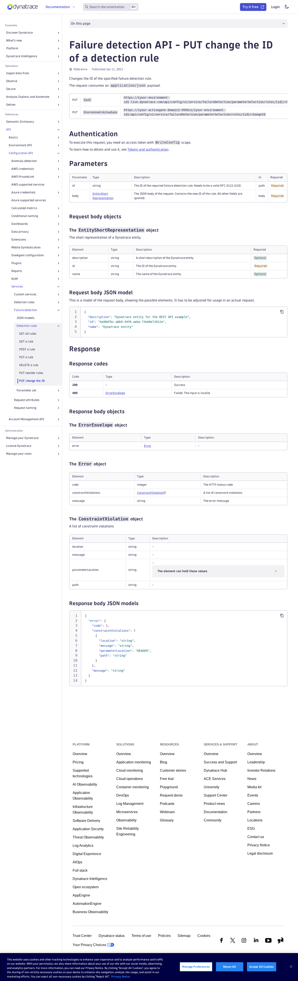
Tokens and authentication (147, 149)
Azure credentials (23, 192)
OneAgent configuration (27, 255)
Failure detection (25, 310)
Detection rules (24, 302)
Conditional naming (24, 216)
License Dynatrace (18, 445)
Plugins (16, 263)
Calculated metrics (24, 208)
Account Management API (26, 419)
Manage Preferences (196, 966)
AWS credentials (22, 168)
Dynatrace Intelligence (21, 56)
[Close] (58, 130)
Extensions (18, 239)
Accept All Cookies (261, 966)
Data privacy (20, 231)
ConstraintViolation (150, 492)
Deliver (11, 104)
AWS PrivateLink (22, 176)
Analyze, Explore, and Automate (27, 96)
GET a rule (26, 341)
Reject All (229, 966)
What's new (14, 40)
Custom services (25, 294)
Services (17, 286)
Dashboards (19, 223)
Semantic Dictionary (20, 121)
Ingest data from (17, 73)
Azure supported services (28, 200)
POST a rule (27, 349)
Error (147, 445)
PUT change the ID (32, 380)
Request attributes (26, 400)
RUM (14, 278)
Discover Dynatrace (19, 32)
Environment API (20, 145)
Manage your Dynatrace (22, 438)
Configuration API (21, 153)
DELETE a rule (28, 365)
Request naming (25, 407)
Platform (12, 48)
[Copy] (282, 311)
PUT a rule (26, 357)
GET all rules (27, 333)
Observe (11, 81)
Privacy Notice (120, 976)
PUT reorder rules (31, 373)
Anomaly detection (24, 161)
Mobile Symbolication (26, 247)
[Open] (58, 33)
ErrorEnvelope (115, 393)
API (8, 129)
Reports (16, 271)
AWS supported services (28, 184)
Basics (13, 137)
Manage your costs (19, 453)
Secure (10, 89)
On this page (80, 23)
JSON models (25, 318)
